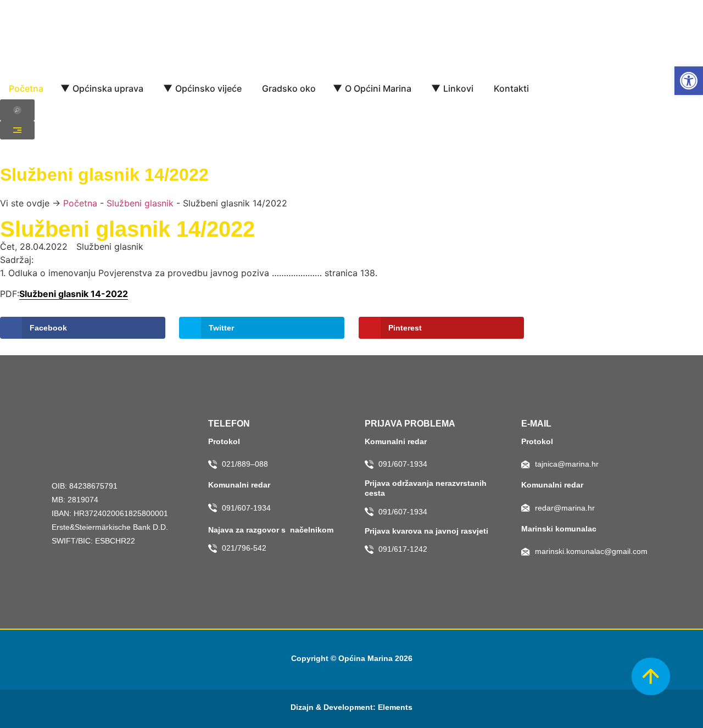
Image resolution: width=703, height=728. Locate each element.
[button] (688, 80)
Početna (80, 203)
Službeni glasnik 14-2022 (73, 293)
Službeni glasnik (140, 203)
